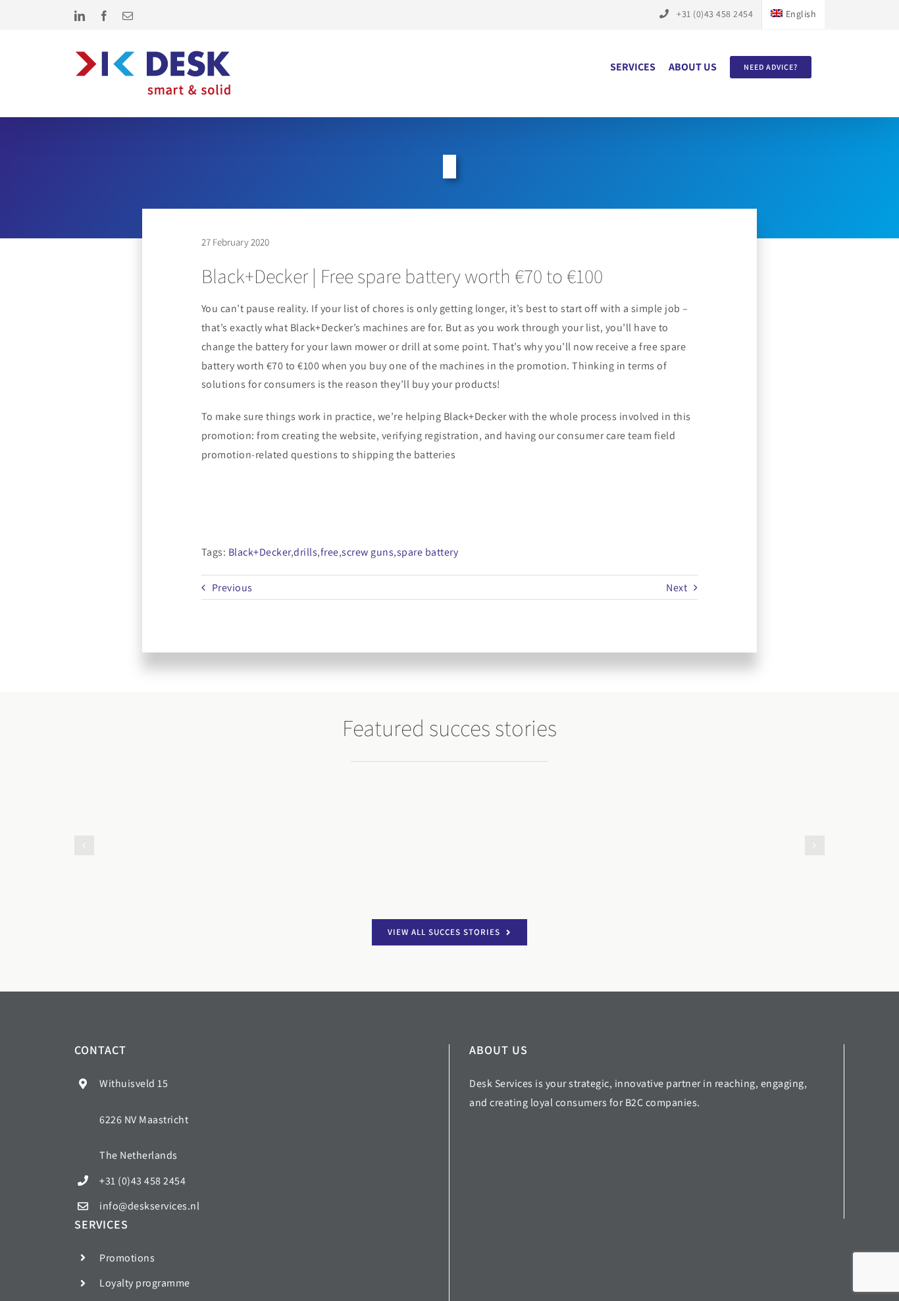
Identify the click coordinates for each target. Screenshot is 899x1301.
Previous (232, 588)
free (330, 552)
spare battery (428, 552)
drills (305, 552)
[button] (84, 868)
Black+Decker (259, 552)
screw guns (368, 552)
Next (676, 588)
